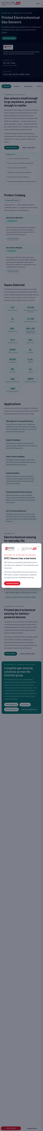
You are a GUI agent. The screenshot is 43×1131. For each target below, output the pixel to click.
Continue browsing (12, 583)
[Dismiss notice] (38, 546)
